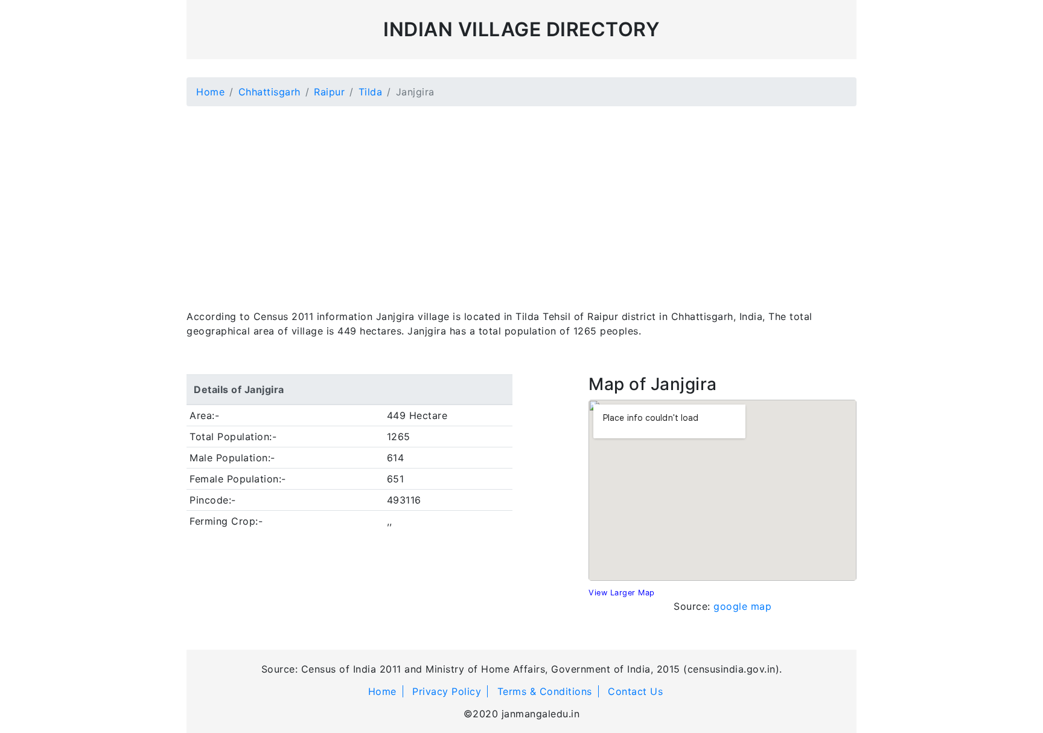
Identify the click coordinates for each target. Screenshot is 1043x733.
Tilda (371, 92)
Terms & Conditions (544, 691)
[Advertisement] (521, 200)
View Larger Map (621, 592)
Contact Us (635, 691)
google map (742, 606)
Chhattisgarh (269, 92)
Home (210, 92)
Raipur (329, 92)
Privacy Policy (446, 691)
